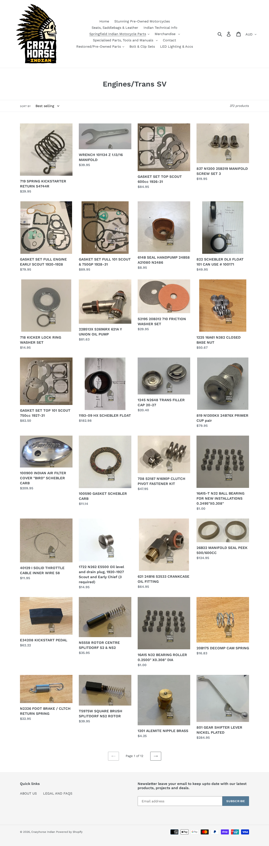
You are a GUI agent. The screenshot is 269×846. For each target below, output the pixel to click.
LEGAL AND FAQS (57, 793)
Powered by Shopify (69, 831)
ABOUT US (28, 793)
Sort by (25, 106)
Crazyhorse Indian (43, 831)
